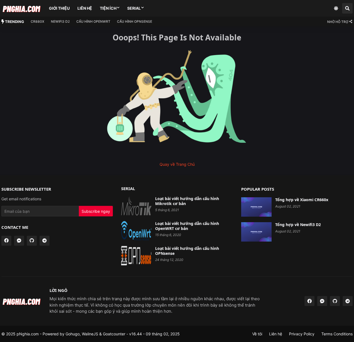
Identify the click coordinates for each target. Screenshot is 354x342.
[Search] (347, 8)
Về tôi (257, 333)
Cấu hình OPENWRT (93, 21)
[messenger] (19, 241)
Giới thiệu (59, 8)
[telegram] (45, 241)
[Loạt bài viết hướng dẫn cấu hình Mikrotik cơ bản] (136, 206)
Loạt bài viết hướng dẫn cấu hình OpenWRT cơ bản (187, 226)
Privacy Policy (301, 333)
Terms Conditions (337, 333)
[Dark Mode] (336, 8)
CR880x (37, 21)
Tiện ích (108, 8)
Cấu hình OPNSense (134, 21)
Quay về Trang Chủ (177, 164)
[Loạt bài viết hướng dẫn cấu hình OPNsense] (136, 255)
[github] (32, 241)
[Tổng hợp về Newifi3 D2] (256, 232)
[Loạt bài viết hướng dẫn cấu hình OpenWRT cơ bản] (136, 230)
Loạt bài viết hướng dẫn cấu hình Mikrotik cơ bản (187, 201)
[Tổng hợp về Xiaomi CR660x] (256, 207)
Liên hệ (84, 8)
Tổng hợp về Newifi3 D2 (298, 224)
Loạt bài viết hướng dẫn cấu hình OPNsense (187, 251)
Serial (134, 8)
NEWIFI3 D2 (60, 21)
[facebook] (6, 241)
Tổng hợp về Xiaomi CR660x (301, 199)
